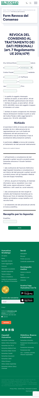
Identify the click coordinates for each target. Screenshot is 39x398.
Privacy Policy (13, 388)
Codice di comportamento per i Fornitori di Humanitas (9, 280)
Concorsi (4, 266)
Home (4, 10)
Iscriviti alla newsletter (10, 298)
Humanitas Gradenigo (7, 340)
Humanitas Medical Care (8, 348)
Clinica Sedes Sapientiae (8, 364)
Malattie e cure (24, 277)
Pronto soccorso (25, 259)
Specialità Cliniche (6, 261)
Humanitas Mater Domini (8, 351)
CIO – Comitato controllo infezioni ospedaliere (27, 353)
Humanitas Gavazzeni (7, 356)
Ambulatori (23, 253)
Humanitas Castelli (6, 353)
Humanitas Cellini (6, 358)
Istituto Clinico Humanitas (8, 343)
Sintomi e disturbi (25, 272)
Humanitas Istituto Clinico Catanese (8, 367)
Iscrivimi (6, 322)
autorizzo (5, 316)
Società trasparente (7, 271)
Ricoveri (22, 256)
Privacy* (3, 307)
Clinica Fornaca (5, 361)
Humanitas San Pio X (7, 345)
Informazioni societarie (8, 269)
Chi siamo (4, 256)
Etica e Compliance (7, 276)
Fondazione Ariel (25, 350)
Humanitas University (26, 340)
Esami (22, 275)
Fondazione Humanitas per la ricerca (29, 344)
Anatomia (23, 280)
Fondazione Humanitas (27, 347)
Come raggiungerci (7, 263)
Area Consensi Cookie (31, 391)
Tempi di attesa (6, 274)
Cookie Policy (21, 388)
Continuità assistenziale (27, 261)
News (3, 258)
